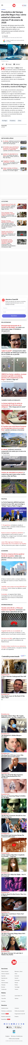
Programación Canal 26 (20, 1013)
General (3, 9)
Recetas (3, 987)
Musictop (3, 1001)
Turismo (16, 989)
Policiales (3, 984)
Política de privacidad (19, 1011)
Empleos (16, 1016)
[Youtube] (11, 1024)
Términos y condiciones (6, 1011)
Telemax (16, 998)
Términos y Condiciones (16, 1036)
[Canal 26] (14, 962)
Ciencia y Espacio (5, 973)
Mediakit (4, 1013)
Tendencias (3, 989)
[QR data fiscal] (14, 1032)
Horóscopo (17, 980)
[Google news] (23, 1024)
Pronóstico (12, 120)
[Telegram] (21, 1024)
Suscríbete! (14, 316)
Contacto (17, 1008)
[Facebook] (4, 1024)
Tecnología (17, 987)
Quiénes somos (4, 1008)
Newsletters (5, 1019)
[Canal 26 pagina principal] (14, 6)
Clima (19, 120)
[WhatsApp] (18, 1024)
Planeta (16, 982)
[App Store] (9, 1027)
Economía (4, 551)
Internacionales (7, 604)
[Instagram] (7, 1024)
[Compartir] (2, 64)
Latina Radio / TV (18, 995)
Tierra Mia (3, 998)
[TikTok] (16, 1024)
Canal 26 (6, 36)
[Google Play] (18, 1027)
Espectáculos (4, 978)
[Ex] (9, 1024)
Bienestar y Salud (18, 971)
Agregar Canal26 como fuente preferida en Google (15, 41)
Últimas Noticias (4, 971)
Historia (3, 980)
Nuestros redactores (5, 1016)
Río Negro (4, 120)
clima (17, 68)
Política (4, 499)
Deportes (3, 976)
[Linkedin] (14, 1024)
